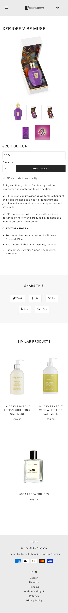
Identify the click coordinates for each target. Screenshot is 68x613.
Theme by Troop (18, 554)
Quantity (7, 162)
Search (34, 577)
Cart (59, 7)
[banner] (34, 7)
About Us (34, 582)
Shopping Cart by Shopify (45, 554)
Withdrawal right (34, 591)
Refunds (34, 596)
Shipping (34, 586)
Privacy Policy (34, 600)
